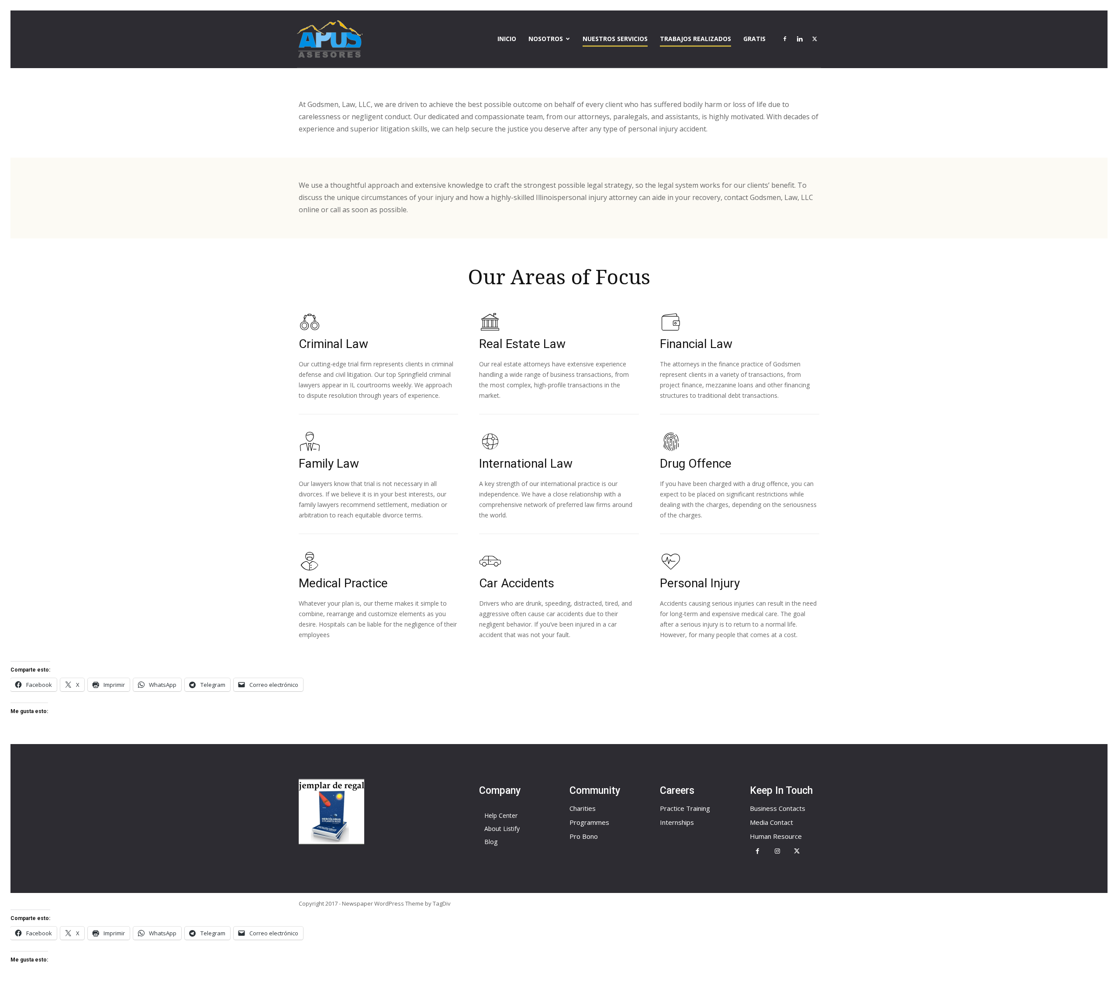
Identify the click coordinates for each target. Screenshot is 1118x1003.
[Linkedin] (799, 38)
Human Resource (776, 836)
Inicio (506, 38)
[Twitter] (814, 38)
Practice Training (685, 808)
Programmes (589, 822)
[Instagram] (777, 851)
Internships (677, 822)
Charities (582, 808)
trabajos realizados (695, 38)
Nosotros (545, 38)
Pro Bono (583, 836)
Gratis (754, 38)
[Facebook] (784, 38)
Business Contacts (777, 808)
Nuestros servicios (615, 38)
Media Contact (771, 822)
